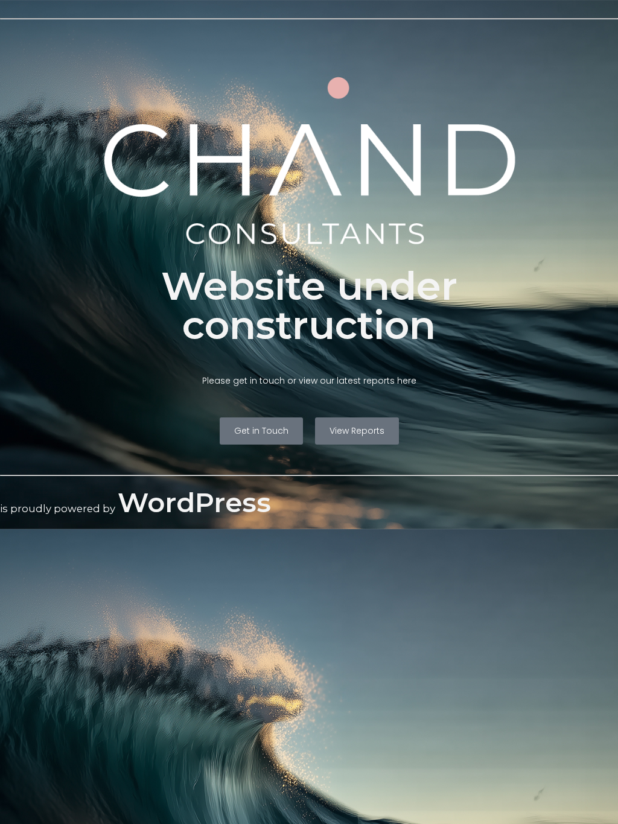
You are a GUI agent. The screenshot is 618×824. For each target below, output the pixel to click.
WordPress (194, 502)
